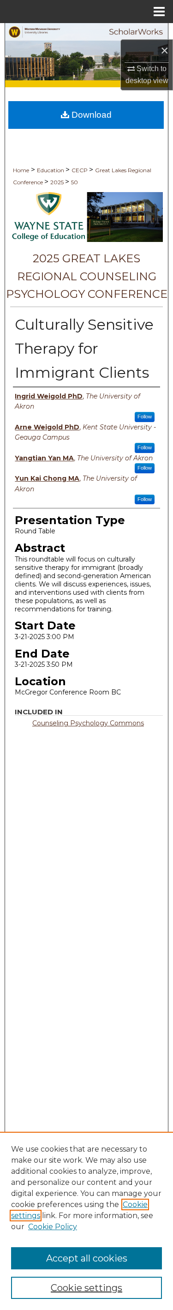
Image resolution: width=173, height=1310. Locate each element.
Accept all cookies (86, 1258)
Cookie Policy (52, 1226)
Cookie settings (86, 1287)
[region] (86, 1221)
